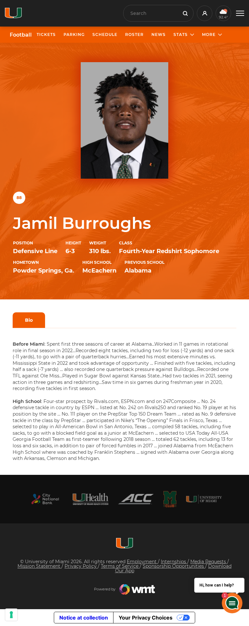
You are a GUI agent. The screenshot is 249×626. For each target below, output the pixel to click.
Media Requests (208, 562)
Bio (29, 320)
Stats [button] (180, 34)
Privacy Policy (81, 566)
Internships (174, 562)
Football (21, 35)
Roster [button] (134, 34)
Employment (142, 562)
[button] (240, 13)
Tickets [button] (46, 34)
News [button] (158, 34)
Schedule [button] (104, 34)
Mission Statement (40, 566)
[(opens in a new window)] (45, 499)
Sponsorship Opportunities (174, 566)
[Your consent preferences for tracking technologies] (11, 615)
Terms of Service (120, 566)
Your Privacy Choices (145, 617)
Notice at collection (83, 617)
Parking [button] (74, 34)
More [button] (209, 34)
